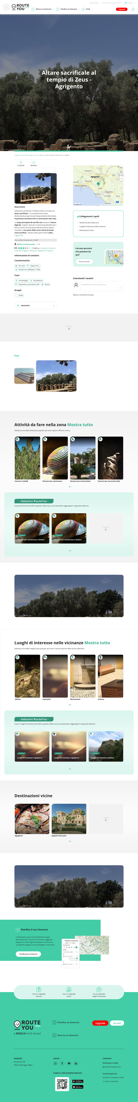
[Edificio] (27, 676)
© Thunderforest (104, 205)
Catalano (44, 248)
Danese (52, 248)
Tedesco (50, 251)
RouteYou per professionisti (111, 3)
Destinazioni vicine (86, 230)
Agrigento (31, 155)
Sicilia (36, 155)
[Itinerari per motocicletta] (82, 458)
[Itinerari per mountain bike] (110, 458)
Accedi (117, 1023)
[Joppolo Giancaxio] (69, 819)
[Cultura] (110, 676)
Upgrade (121, 9)
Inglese (25, 251)
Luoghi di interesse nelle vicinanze (92, 226)
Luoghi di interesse (19, 155)
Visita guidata (94, 3)
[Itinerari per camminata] (55, 458)
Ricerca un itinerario (68, 1035)
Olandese (33, 251)
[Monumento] (82, 676)
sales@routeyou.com (112, 1067)
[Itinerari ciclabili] (27, 458)
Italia (27, 155)
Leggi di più (18, 235)
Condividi (20, 165)
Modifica (34, 165)
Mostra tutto (80, 424)
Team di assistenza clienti (114, 1077)
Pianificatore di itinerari (28, 954)
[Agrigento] (32, 819)
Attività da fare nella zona (89, 223)
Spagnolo (41, 251)
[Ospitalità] (55, 676)
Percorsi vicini (84, 261)
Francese (17, 251)
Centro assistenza (111, 1081)
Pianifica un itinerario (68, 1022)
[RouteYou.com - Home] (20, 7)
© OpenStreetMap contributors (115, 205)
